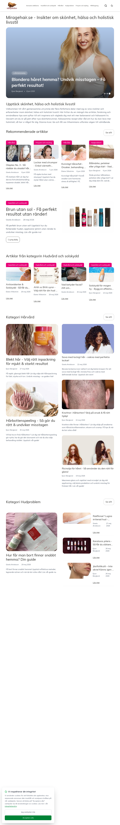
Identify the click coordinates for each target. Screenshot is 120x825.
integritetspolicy (11, 806)
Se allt (109, 132)
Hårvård (60, 5)
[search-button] (105, 5)
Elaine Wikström (67, 171)
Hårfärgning (94, 5)
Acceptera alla (28, 818)
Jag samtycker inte (28, 812)
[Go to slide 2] (107, 93)
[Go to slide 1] (105, 93)
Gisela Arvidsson (12, 172)
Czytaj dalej (13, 239)
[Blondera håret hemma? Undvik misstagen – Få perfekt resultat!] (60, 62)
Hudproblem (69, 5)
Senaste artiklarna (32, 5)
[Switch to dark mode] (112, 6)
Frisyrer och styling (82, 5)
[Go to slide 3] (109, 94)
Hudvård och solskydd (48, 5)
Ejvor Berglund (17, 91)
